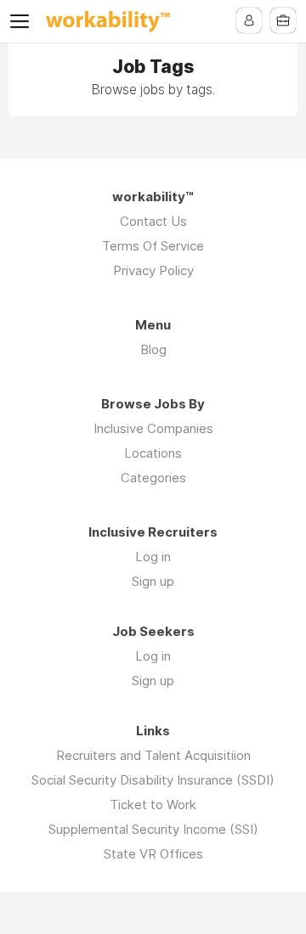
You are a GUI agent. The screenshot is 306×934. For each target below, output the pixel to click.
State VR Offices (153, 854)
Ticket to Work (153, 804)
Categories (153, 478)
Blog (153, 349)
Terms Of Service (153, 246)
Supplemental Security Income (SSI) (153, 829)
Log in (153, 557)
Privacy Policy (153, 270)
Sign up (153, 581)
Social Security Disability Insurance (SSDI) (153, 780)
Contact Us (153, 221)
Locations (153, 453)
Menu (23, 21)
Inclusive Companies (153, 428)
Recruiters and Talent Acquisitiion (153, 755)
